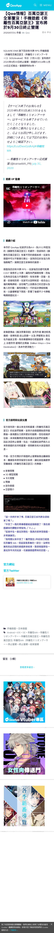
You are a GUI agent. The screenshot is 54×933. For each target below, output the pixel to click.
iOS (18, 632)
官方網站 (9, 564)
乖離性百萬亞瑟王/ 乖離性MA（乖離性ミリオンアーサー (26, 640)
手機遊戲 (11, 628)
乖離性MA (33, 632)
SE (24, 632)
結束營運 (34, 644)
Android (11, 632)
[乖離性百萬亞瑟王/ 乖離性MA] (27, 582)
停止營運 (12, 644)
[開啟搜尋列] (35, 5)
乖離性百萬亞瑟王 (30, 636)
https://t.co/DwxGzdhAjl (21, 146)
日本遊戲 (22, 628)
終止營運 (23, 644)
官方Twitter (11, 570)
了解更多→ (14, 930)
